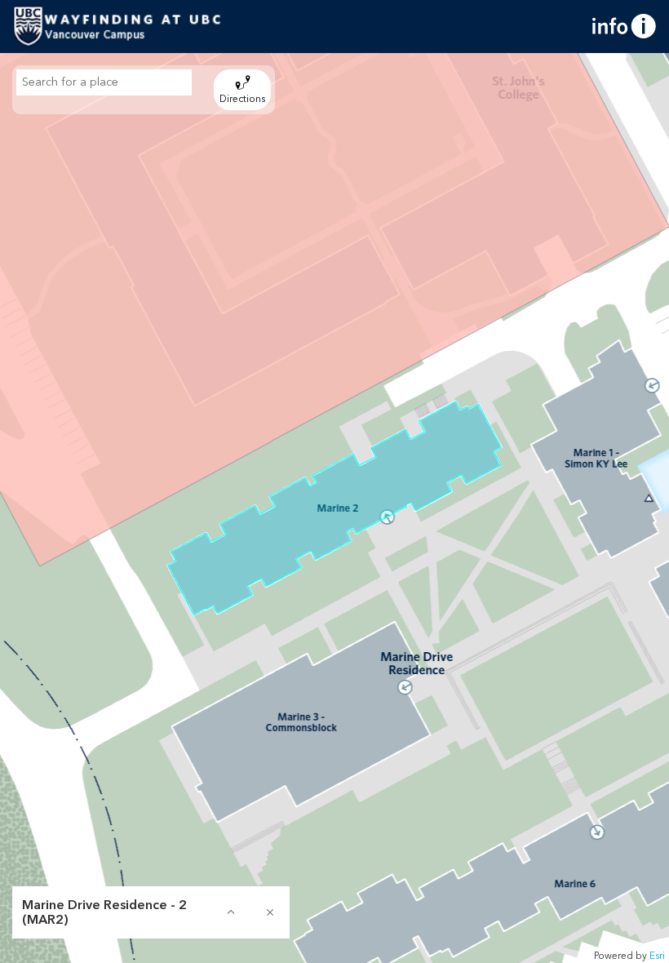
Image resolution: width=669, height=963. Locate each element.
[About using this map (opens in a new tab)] (624, 26)
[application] (334, 508)
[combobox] (104, 82)
